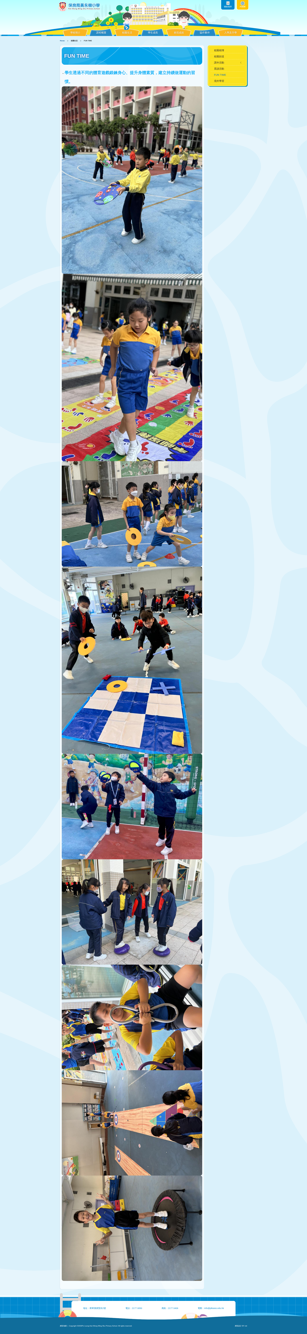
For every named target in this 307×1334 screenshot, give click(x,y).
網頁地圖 (63, 1326)
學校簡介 (75, 32)
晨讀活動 (219, 68)
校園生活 (127, 32)
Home (62, 41)
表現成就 (179, 32)
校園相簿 (219, 50)
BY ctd (241, 1326)
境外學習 (219, 81)
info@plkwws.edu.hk (214, 1308)
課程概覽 (101, 32)
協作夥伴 (205, 32)
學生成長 (153, 32)
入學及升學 (230, 32)
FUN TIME (220, 74)
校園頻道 (219, 56)
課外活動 (219, 62)
